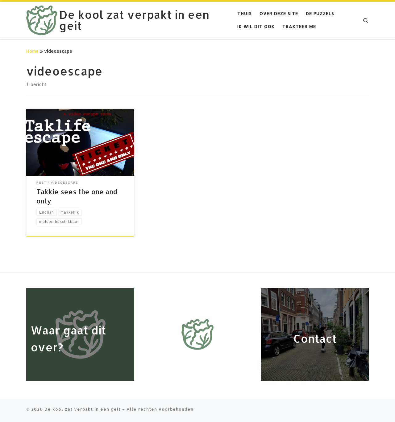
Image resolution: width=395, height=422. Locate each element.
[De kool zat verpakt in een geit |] (41, 19)
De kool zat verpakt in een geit (82, 409)
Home (32, 51)
